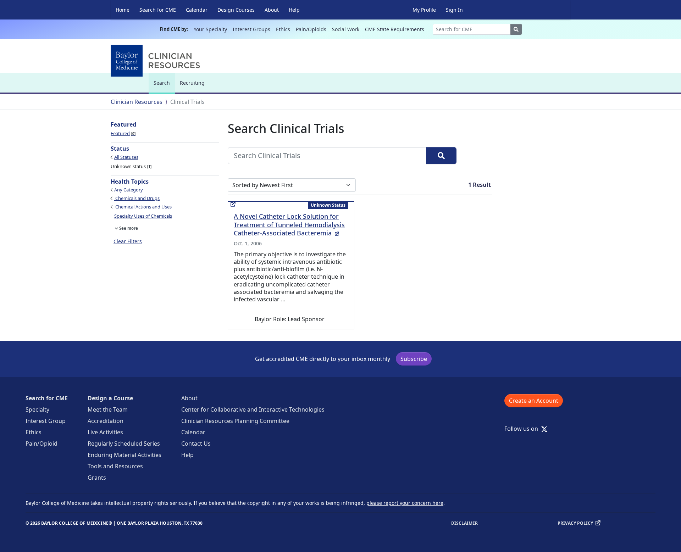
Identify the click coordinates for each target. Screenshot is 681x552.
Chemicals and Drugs (137, 198)
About (272, 9)
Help (294, 9)
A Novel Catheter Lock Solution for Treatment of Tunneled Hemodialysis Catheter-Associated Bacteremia (289, 225)
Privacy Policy (575, 523)
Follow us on (523, 429)
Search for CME (157, 9)
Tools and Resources (115, 466)
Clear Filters (128, 241)
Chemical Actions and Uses (143, 206)
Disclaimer (464, 523)
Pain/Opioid (41, 443)
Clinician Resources (136, 102)
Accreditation (105, 421)
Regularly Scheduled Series (124, 443)
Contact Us (196, 443)
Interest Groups (251, 29)
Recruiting (192, 82)
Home (122, 9)
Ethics (283, 29)
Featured (122, 133)
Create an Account (533, 401)
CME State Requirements (394, 29)
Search (163, 86)
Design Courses (236, 9)
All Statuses (126, 157)
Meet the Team (108, 409)
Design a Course (110, 398)
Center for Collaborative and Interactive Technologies (253, 409)
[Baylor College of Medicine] (157, 61)
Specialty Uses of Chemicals (143, 216)
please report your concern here (404, 503)
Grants (97, 477)
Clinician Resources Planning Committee (235, 421)
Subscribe (413, 359)
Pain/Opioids (311, 29)
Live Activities (105, 432)
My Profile (424, 9)
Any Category (128, 189)
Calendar (196, 9)
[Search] (441, 155)
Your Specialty (210, 29)
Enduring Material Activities (124, 455)
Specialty (37, 409)
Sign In (454, 9)
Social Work (345, 29)
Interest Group (46, 421)
